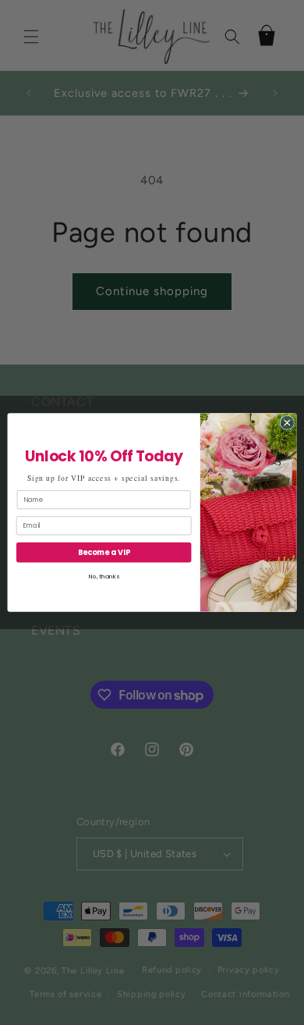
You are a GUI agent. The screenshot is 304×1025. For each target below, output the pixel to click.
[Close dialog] (287, 422)
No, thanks (104, 576)
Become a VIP (103, 552)
